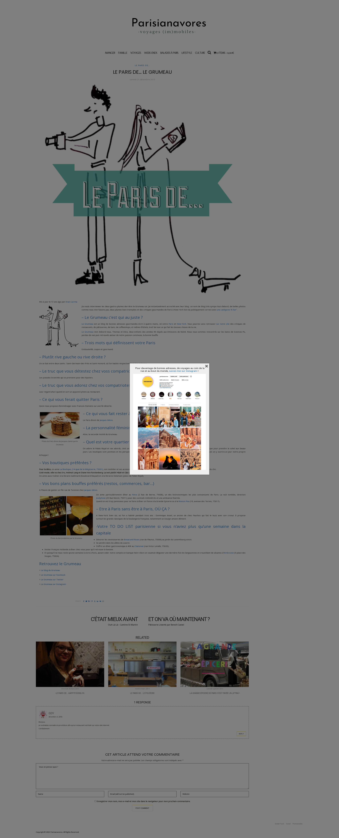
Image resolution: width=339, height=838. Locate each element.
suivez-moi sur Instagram (183, 370)
